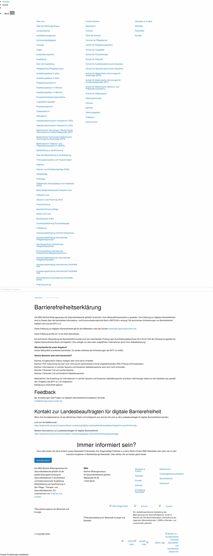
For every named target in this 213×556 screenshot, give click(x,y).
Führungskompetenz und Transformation (54, 159)
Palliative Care (42, 195)
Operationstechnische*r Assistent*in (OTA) (54, 125)
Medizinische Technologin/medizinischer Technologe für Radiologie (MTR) (54, 138)
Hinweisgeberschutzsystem (169, 473)
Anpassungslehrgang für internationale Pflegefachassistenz (53, 258)
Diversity (40, 44)
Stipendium (91, 26)
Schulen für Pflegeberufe (96, 40)
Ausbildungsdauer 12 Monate (49, 92)
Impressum (164, 483)
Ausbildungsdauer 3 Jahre (47, 73)
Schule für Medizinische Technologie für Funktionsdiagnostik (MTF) (103, 81)
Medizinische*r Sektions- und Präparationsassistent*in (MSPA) (50, 144)
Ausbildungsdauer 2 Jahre (47, 78)
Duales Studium (93, 21)
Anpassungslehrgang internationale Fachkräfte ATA (56, 265)
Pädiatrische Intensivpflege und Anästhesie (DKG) (55, 184)
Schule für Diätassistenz (96, 93)
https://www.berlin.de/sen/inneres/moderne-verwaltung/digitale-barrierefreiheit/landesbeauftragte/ (76, 433)
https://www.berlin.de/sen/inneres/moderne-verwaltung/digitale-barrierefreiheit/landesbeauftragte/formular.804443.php (85, 425)
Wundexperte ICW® (45, 218)
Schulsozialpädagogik (46, 40)
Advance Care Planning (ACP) (49, 199)
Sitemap (138, 485)
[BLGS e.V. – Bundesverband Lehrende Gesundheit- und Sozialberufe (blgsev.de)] (172, 542)
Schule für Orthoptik (94, 59)
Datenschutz (165, 469)
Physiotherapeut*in (44, 106)
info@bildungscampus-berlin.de (48, 401)
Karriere (89, 103)
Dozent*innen (92, 121)
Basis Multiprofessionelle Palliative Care (54, 190)
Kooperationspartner (45, 54)
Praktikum (90, 117)
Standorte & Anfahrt (143, 21)
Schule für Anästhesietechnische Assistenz (104, 63)
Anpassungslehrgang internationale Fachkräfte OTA (56, 272)
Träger (39, 49)
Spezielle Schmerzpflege (47, 209)
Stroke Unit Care (43, 213)
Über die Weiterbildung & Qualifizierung (53, 155)
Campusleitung (43, 30)
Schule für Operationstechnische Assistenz (104, 68)
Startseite (38, 298)
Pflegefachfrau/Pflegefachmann (50, 68)
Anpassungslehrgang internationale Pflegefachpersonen (52, 238)
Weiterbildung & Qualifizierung (49, 150)
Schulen (89, 30)
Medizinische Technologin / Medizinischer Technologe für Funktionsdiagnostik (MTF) (54, 131)
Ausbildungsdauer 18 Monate (49, 87)
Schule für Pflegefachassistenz (99, 44)
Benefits (89, 107)
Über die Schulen (93, 35)
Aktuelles (139, 26)
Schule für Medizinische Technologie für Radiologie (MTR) (103, 74)
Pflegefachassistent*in (46, 82)
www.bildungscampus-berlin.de (122, 328)
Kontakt (138, 35)
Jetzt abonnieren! (43, 460)
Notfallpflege (41, 174)
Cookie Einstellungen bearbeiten (14, 555)
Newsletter (139, 30)
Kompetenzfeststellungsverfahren (51, 97)
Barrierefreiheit (166, 478)
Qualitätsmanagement (46, 35)
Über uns (40, 21)
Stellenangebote (93, 112)
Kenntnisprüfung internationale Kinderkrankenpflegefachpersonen (51, 252)
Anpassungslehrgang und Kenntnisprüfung (55, 232)
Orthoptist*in (41, 116)
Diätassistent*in (43, 111)
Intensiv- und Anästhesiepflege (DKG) (52, 169)
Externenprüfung (43, 284)
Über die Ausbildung (45, 63)
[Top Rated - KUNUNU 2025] (143, 505)
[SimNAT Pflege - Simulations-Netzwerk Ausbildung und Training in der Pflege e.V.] (140, 542)
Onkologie (40, 178)
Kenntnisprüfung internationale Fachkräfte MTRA (54, 278)
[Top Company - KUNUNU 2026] (168, 505)
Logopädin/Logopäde (45, 101)
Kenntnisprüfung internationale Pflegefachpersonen (49, 245)
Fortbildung (41, 228)
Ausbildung (41, 59)
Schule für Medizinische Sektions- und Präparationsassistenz (102, 87)
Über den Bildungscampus (48, 26)
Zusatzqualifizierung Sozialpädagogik (52, 223)
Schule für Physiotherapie (97, 54)
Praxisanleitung (43, 204)
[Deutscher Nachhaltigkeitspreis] (119, 505)
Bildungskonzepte (93, 98)
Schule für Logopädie (95, 49)
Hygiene (40, 164)
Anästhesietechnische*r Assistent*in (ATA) (54, 120)
